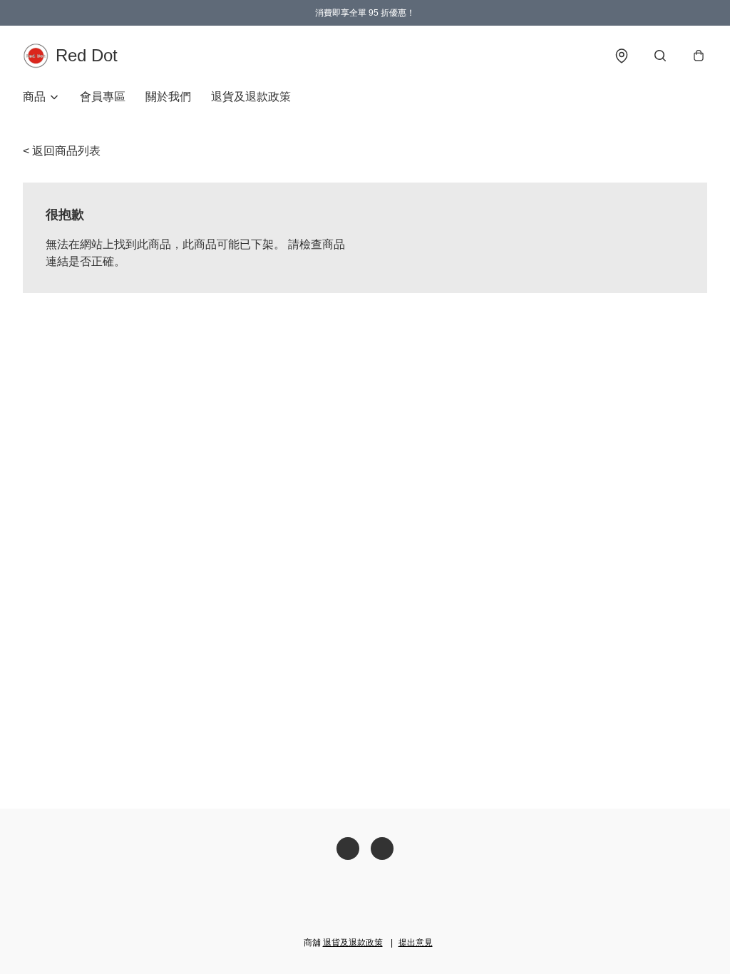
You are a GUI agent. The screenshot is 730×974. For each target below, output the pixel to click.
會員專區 (102, 97)
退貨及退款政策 (251, 97)
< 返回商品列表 (62, 151)
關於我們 (168, 97)
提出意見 (416, 943)
